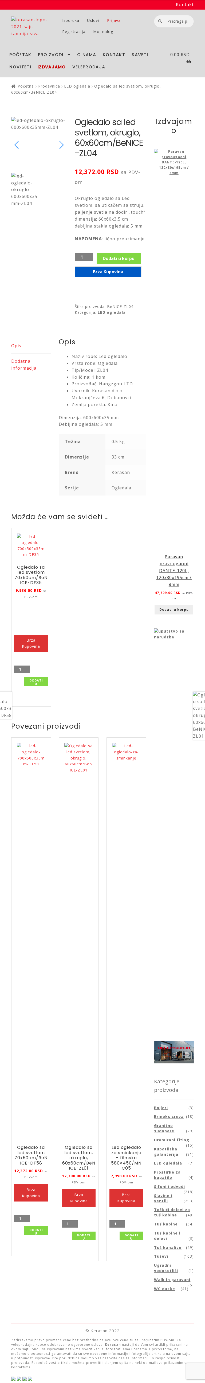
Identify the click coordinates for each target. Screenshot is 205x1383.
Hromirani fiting (171, 1139)
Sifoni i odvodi (169, 1186)
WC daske (164, 1288)
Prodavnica (49, 86)
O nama (86, 55)
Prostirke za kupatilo (167, 1175)
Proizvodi (51, 55)
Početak (20, 55)
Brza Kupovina (108, 272)
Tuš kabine (166, 1224)
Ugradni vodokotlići (166, 1268)
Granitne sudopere (164, 1128)
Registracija (73, 31)
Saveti (140, 55)
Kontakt (185, 4)
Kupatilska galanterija (166, 1151)
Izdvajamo (52, 67)
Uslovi (93, 20)
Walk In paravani (172, 1279)
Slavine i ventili (163, 1198)
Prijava (114, 20)
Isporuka (70, 20)
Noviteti (20, 67)
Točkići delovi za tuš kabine (172, 1212)
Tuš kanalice (168, 1247)
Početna (26, 86)
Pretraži (160, 21)
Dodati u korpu (119, 258)
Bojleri (161, 1107)
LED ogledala (77, 86)
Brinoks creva (169, 1116)
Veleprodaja (88, 67)
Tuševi (161, 1256)
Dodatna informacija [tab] (24, 364)
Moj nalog (103, 31)
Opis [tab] (16, 346)
